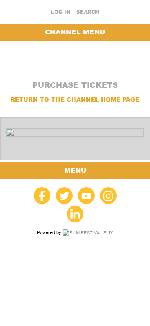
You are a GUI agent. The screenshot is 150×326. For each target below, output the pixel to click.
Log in (60, 12)
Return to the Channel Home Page (75, 99)
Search (87, 12)
